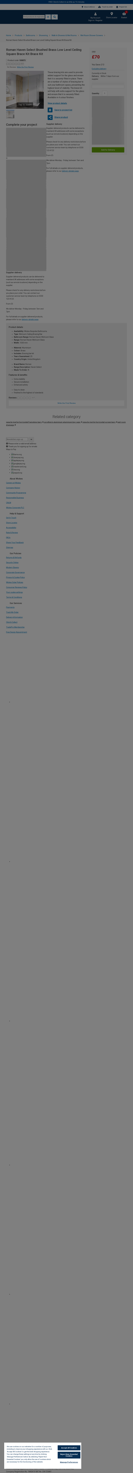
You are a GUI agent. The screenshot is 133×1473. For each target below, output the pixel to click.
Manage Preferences (69, 1462)
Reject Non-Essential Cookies (69, 1455)
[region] (42, 1456)
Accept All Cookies (69, 1448)
